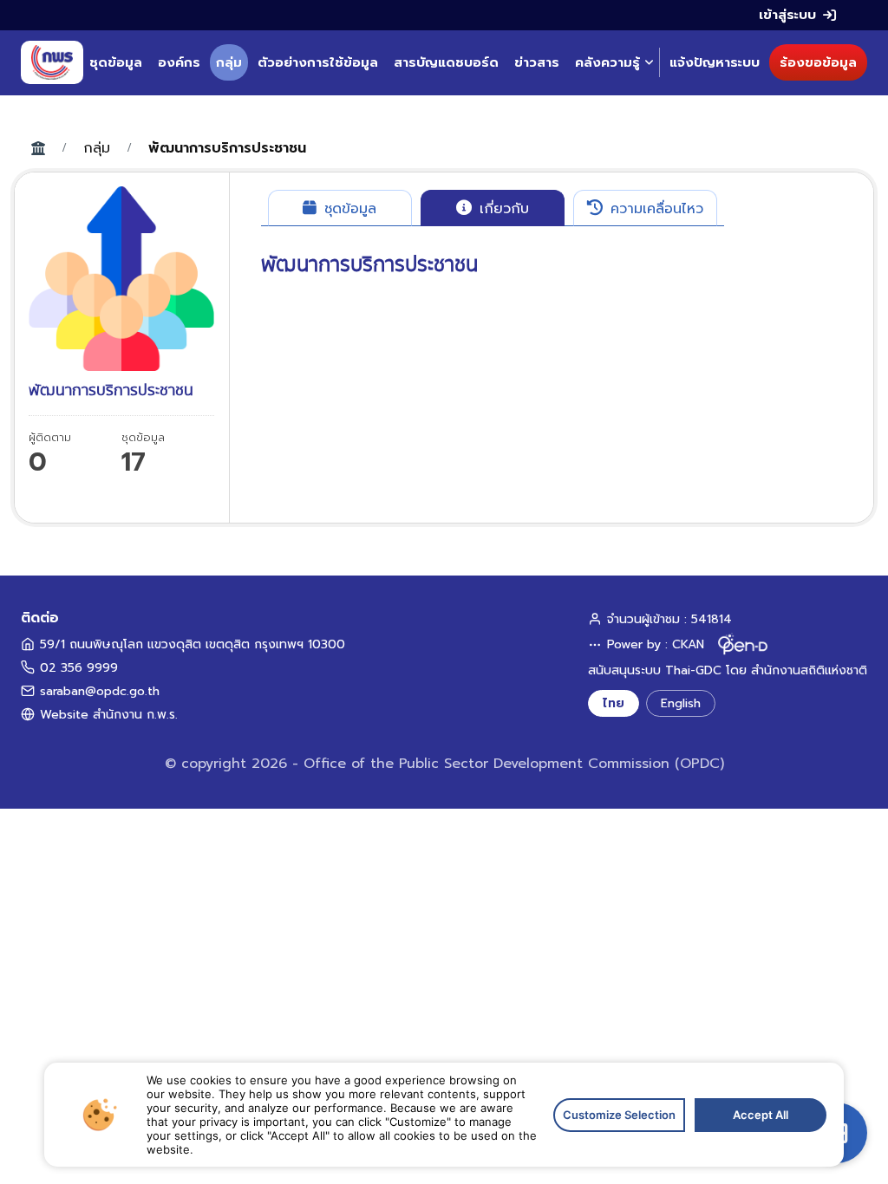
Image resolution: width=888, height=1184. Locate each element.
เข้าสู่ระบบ (787, 14)
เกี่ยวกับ (501, 208)
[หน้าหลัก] (52, 62)
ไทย (613, 703)
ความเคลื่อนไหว (654, 208)
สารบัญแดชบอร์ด (446, 62)
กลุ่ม (229, 62)
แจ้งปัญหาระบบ (714, 62)
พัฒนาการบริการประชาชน (227, 148)
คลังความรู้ (607, 62)
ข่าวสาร (536, 62)
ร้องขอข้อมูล (818, 62)
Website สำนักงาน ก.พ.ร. (109, 715)
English (681, 703)
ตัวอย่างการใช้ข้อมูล (318, 62)
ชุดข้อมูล (115, 62)
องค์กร (179, 62)
